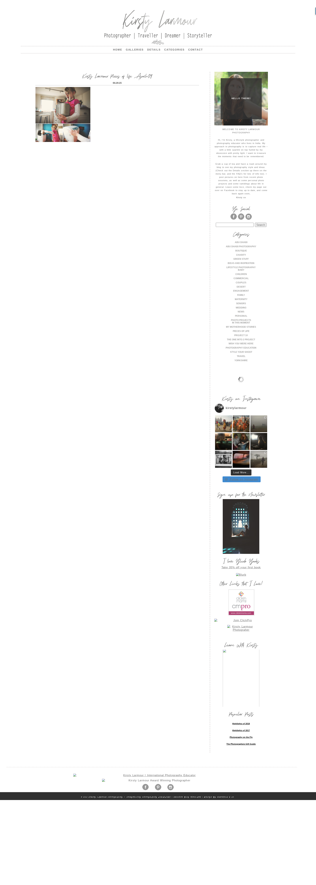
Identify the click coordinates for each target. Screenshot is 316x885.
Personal (241, 316)
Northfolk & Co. (226, 797)
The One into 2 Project (241, 339)
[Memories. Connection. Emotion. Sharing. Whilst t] (241, 441)
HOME (117, 49)
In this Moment (241, 322)
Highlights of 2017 (241, 730)
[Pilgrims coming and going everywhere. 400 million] (223, 423)
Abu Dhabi (241, 242)
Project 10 (241, 335)
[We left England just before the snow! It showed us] (258, 459)
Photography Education (241, 348)
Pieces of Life (241, 331)
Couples (241, 282)
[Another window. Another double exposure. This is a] (223, 459)
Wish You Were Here (241, 343)
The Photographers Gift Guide (241, 744)
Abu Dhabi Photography (241, 246)
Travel (241, 356)
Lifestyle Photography (241, 267)
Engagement (241, 291)
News (241, 311)
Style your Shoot (241, 352)
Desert (241, 287)
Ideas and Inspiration (241, 263)
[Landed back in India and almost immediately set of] (223, 441)
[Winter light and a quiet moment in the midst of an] (258, 441)
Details (154, 49)
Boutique (241, 250)
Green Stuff (241, 259)
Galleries (135, 49)
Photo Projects (241, 320)
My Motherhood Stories (241, 327)
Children (241, 274)
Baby (241, 270)
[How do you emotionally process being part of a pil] (258, 423)
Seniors (241, 303)
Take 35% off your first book (241, 567)
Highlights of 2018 (241, 724)
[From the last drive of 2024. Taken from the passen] (241, 459)
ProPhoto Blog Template (187, 797)
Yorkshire (241, 360)
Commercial (241, 278)
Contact (195, 49)
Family (241, 295)
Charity (241, 255)
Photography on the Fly (241, 737)
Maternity (241, 299)
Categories (174, 49)
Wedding (241, 307)
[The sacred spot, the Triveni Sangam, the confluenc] (241, 423)
